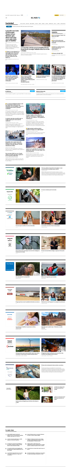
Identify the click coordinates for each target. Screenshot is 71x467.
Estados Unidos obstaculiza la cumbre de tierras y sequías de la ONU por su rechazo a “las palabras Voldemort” (35, 117)
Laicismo (46, 23)
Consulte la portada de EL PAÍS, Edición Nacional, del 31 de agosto (22, 26)
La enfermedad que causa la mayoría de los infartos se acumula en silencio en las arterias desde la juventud (58, 78)
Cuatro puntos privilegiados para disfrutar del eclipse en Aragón (27, 402)
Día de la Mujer (22, 23)
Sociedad (10, 23)
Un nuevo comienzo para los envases (48, 189)
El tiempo (58, 23)
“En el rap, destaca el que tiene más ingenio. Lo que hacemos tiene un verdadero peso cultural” (51, 168)
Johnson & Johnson (10, 319)
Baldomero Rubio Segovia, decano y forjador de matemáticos (58, 48)
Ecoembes (10, 196)
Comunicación (51, 23)
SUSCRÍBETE (56, 15)
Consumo (43, 23)
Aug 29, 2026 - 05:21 (11, 147)
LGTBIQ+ (55, 23)
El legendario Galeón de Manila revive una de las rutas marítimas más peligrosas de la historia (52, 354)
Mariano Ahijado (18, 278)
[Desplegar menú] (6, 18)
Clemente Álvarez (8, 157)
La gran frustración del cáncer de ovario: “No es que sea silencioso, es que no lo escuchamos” (15, 454)
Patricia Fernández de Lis (9, 42)
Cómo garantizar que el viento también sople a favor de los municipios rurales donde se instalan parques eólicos (27, 354)
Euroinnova (10, 243)
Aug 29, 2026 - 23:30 (14, 83)
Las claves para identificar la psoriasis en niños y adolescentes (26, 327)
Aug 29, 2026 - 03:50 (14, 157)
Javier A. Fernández (24, 355)
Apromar (10, 371)
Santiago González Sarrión (25, 52)
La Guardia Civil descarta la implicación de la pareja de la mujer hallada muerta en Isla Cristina (35, 49)
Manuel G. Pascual (8, 83)
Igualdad (36, 23)
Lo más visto (10, 430)
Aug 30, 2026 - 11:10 (32, 52)
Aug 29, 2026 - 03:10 (34, 131)
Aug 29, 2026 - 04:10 (34, 120)
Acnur (10, 268)
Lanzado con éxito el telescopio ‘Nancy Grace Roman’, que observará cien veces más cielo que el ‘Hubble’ (12, 36)
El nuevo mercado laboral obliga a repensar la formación (52, 250)
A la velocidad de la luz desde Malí (23, 276)
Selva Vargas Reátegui (24, 84)
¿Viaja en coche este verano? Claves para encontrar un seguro (59, 398)
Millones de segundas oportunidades (48, 276)
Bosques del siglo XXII (57, 53)
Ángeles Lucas (28, 120)
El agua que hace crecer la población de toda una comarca (28, 301)
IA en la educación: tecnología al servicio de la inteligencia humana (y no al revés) (28, 251)
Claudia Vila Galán (44, 170)
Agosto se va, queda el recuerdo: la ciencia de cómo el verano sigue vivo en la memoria (35, 150)
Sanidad (40, 23)
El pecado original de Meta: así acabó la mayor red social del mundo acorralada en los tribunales (12, 78)
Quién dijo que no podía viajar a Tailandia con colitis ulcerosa (51, 327)
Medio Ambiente (32, 23)
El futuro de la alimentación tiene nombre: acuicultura (52, 365)
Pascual (10, 293)
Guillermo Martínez (8, 122)
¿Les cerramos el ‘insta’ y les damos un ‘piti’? (58, 36)
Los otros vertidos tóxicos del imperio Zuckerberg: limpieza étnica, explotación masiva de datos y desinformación (28, 79)
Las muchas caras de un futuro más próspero (50, 225)
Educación (27, 23)
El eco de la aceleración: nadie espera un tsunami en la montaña (58, 41)
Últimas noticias (62, 23)
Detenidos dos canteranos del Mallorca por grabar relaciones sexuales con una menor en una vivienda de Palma (14, 144)
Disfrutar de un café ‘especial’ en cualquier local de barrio (53, 301)
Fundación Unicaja (10, 174)
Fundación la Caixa (8, 215)
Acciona (10, 345)
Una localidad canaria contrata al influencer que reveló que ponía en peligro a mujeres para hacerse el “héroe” (15, 435)
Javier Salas (38, 79)
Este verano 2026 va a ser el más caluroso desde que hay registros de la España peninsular (14, 154)
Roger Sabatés (43, 278)
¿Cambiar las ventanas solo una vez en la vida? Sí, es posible (59, 388)
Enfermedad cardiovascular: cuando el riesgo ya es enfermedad (34, 129)
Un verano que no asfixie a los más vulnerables (25, 225)
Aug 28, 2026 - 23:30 (14, 110)
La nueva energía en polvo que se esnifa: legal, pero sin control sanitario (14, 119)
